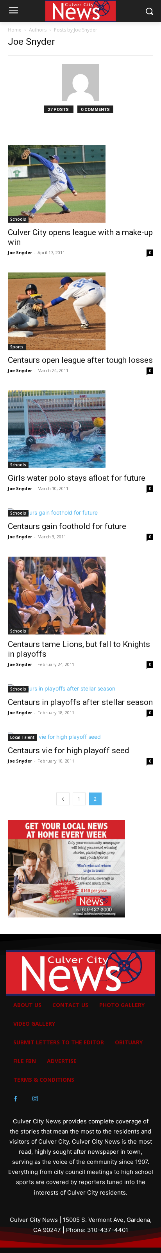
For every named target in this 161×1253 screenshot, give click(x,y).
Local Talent (22, 737)
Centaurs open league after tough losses (80, 360)
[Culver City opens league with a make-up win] (80, 184)
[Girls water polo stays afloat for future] (80, 429)
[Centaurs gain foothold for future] (80, 512)
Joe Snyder (20, 252)
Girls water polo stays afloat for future (76, 478)
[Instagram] (35, 1099)
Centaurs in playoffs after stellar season (80, 702)
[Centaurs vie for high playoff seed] (80, 737)
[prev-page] (63, 799)
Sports (16, 347)
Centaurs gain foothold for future (67, 526)
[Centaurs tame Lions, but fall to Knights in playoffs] (80, 595)
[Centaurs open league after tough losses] (80, 311)
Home (14, 29)
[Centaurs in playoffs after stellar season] (80, 688)
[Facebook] (15, 1099)
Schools (18, 219)
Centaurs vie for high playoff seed (68, 750)
